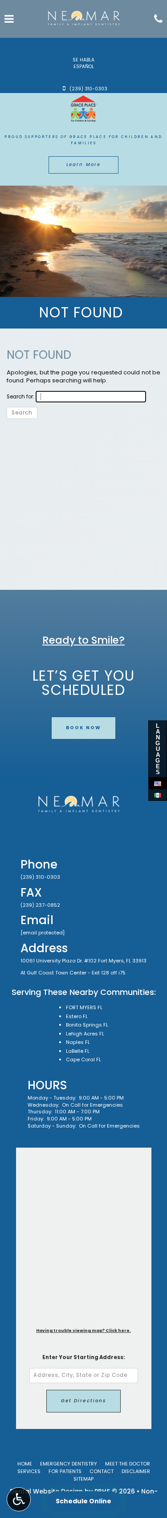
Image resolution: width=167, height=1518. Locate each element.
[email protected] (42, 932)
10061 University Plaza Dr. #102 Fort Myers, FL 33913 (83, 960)
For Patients (65, 1471)
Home (24, 1463)
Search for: (20, 396)
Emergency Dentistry (68, 1463)
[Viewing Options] (19, 1499)
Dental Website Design (46, 1491)
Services (29, 1471)
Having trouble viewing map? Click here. (83, 1330)
